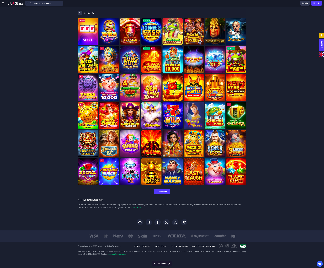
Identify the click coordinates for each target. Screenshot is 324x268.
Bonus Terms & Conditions (203, 246)
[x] (166, 222)
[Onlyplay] (243, 160)
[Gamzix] (158, 48)
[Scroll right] (244, 236)
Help (321, 45)
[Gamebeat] (158, 132)
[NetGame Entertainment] (95, 76)
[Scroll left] (80, 236)
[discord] (140, 222)
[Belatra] (201, 104)
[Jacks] (158, 20)
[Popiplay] (243, 132)
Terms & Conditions (179, 246)
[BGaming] (179, 20)
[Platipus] (116, 20)
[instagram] (175, 222)
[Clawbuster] (137, 76)
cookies (163, 264)
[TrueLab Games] (243, 104)
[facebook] (157, 222)
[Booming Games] (137, 20)
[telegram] (149, 222)
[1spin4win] (95, 104)
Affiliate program (142, 246)
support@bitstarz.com (117, 254)
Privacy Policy (160, 246)
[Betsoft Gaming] (201, 20)
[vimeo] (184, 222)
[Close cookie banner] (169, 263)
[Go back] (80, 13)
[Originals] (95, 20)
